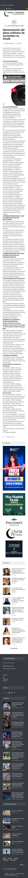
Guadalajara (6, 860)
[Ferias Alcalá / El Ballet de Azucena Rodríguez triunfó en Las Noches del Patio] (6, 725)
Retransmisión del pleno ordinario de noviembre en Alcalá (13, 34)
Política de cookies (20, 873)
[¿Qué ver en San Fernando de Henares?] (6, 820)
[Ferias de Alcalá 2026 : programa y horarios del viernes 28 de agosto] (6, 776)
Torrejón (10, 858)
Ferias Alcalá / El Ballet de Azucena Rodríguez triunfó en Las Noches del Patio (18, 724)
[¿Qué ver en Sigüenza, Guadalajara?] (6, 836)
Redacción (5, 679)
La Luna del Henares (12, 868)
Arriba (21, 864)
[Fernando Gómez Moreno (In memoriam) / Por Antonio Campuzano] (6, 581)
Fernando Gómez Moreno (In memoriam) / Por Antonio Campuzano (18, 580)
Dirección (5, 680)
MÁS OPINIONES (14, 648)
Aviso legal (12, 873)
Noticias (13, 812)
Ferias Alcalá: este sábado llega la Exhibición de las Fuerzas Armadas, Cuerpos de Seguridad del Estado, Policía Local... (18, 755)
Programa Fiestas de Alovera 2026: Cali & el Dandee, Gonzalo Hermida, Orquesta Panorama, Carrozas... (18, 744)
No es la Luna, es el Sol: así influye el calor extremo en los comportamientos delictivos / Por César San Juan (18, 610)
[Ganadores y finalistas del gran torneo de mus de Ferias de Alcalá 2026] (6, 786)
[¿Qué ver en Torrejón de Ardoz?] (6, 828)
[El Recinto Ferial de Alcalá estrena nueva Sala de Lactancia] (6, 706)
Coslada (16, 858)
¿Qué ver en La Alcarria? (17, 810)
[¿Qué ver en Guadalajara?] (6, 843)
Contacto (6, 873)
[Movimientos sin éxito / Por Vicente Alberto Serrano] (6, 621)
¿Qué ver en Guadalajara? (18, 841)
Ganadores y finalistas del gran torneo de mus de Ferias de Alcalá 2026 (18, 785)
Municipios (14, 749)
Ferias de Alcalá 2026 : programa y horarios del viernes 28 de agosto (17, 775)
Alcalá (4, 858)
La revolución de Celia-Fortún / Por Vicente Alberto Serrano (18, 589)
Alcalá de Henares (10, 43)
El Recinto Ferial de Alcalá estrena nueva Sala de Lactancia (7, 5)
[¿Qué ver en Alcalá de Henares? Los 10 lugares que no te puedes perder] (6, 851)
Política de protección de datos (11, 875)
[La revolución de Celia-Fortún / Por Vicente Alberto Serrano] (6, 591)
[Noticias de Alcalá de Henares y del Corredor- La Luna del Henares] (14, 15)
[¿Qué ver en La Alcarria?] (6, 813)
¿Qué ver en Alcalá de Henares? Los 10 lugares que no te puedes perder (17, 851)
